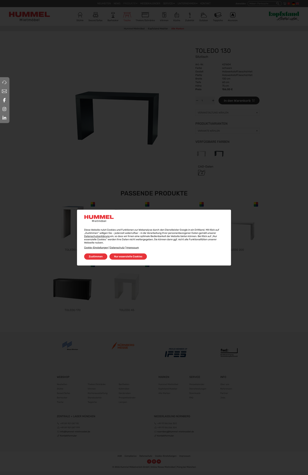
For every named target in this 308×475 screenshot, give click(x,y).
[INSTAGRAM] (4, 109)
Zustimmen (96, 256)
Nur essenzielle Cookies (128, 256)
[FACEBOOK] (4, 100)
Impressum (132, 247)
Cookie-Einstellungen (96, 247)
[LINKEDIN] (4, 118)
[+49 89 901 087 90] (4, 82)
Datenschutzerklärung (97, 236)
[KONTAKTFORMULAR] (4, 91)
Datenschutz (117, 247)
